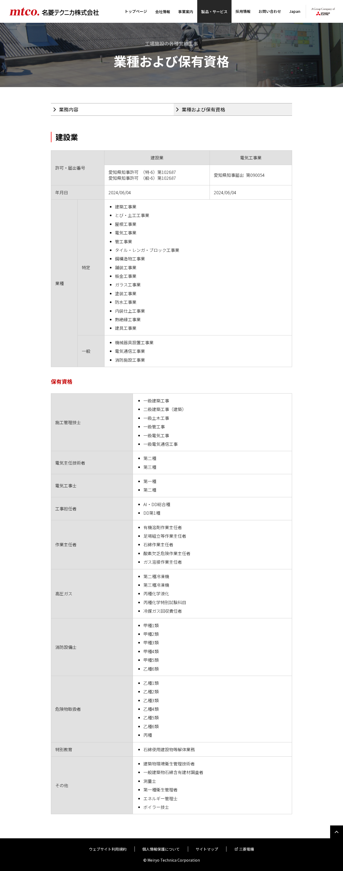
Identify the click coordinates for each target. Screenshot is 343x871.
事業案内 (185, 11)
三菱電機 (246, 849)
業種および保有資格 (203, 109)
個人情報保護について (161, 849)
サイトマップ (207, 849)
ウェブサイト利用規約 (107, 849)
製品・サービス (214, 11)
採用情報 (243, 11)
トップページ (136, 11)
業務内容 (68, 109)
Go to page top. (336, 831)
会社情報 (162, 11)
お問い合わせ (270, 11)
